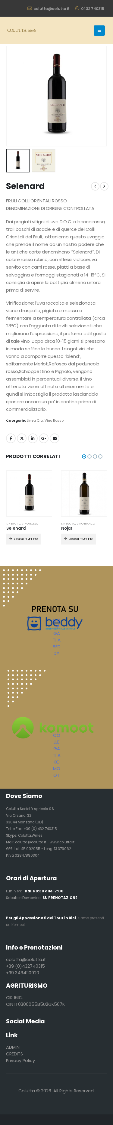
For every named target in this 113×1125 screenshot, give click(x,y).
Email (54, 438)
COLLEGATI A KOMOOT (57, 755)
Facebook (11, 438)
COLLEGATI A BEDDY (57, 636)
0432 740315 (92, 8)
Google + (44, 438)
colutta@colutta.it (51, 8)
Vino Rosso (54, 420)
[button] (99, 30)
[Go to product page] (29, 493)
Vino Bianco (86, 523)
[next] (104, 186)
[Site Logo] (21, 30)
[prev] (95, 186)
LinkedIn (33, 438)
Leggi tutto (26, 538)
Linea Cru (35, 420)
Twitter (22, 438)
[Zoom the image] (27, 673)
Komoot (18, 924)
